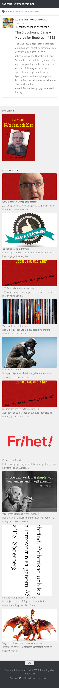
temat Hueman (42, 678)
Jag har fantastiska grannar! (15, 248)
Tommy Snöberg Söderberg (34, 27)
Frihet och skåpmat (11, 460)
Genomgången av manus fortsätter (19, 201)
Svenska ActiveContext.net (18, 4)
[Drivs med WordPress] (20, 678)
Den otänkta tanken (12, 369)
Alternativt (21, 19)
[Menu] (55, 4)
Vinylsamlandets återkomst (15, 326)
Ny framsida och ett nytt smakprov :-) (20, 409)
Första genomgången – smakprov (19, 597)
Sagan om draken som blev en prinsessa (22, 643)
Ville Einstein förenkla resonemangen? (21, 514)
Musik (42, 19)
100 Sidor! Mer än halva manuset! (18, 288)
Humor (33, 19)
